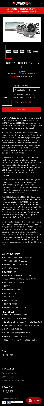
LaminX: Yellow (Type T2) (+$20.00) (24, 97)
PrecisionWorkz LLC (12, 398)
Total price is (23, 102)
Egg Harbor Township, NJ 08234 (13, 380)
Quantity (4, 97)
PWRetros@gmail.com (10, 373)
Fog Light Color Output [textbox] (22, 85)
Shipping (14, 76)
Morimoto (8, 137)
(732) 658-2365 (8, 377)
